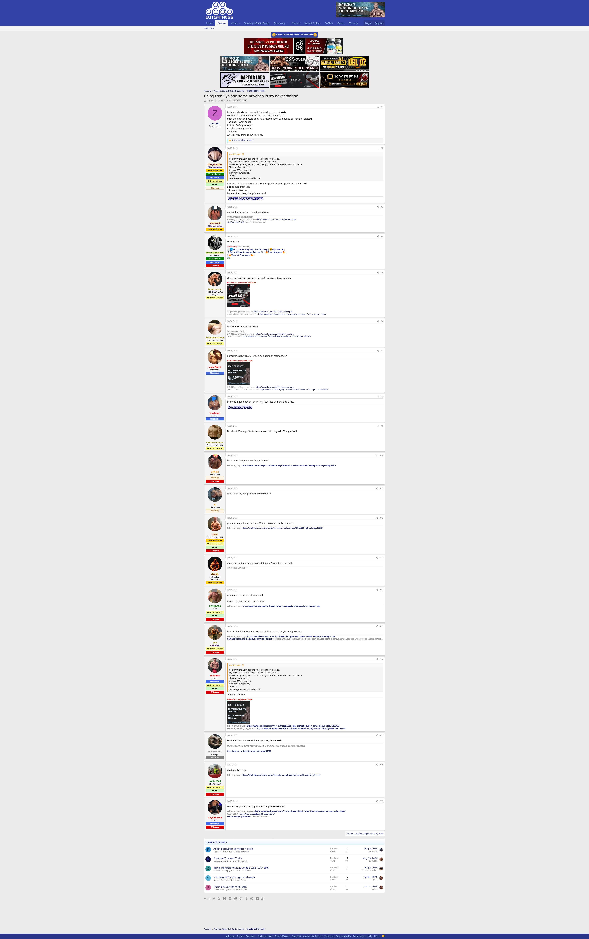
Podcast (295, 23)
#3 (382, 207)
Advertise (230, 936)
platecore (217, 851)
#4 (382, 236)
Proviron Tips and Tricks (227, 858)
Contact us (329, 936)
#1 (382, 107)
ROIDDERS (372, 861)
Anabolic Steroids (241, 851)
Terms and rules (343, 936)
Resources (279, 23)
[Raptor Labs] (244, 79)
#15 (381, 626)
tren (244, 100)
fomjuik (216, 889)
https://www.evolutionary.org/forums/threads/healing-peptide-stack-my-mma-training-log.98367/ (300, 811)
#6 (382, 321)
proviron (236, 100)
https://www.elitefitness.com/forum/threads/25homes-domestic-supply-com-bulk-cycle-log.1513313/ (292, 726)
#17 (381, 735)
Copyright (296, 936)
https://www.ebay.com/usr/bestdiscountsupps (276, 219)
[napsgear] (269, 45)
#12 (381, 518)
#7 (382, 350)
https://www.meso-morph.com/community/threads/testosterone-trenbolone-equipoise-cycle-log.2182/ (289, 465)
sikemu (216, 880)
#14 (381, 589)
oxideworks (218, 870)
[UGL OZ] (344, 62)
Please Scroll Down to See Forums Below (294, 34)
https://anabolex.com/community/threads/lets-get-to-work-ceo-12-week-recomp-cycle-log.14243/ (291, 636)
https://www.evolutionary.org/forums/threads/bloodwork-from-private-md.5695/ (292, 314)
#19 (381, 801)
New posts (209, 28)
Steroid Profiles (312, 23)
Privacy (240, 936)
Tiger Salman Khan (369, 870)
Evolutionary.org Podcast (238, 816)
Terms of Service (282, 936)
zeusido (210, 100)
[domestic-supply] (244, 62)
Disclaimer (250, 936)
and (242, 140)
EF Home (353, 23)
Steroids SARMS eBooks (256, 23)
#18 (381, 765)
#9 (382, 426)
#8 (382, 396)
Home (209, 23)
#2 (382, 148)
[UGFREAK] (294, 79)
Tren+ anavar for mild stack (230, 886)
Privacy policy (359, 936)
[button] (239, 23)
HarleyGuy (372, 851)
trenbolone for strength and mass (234, 877)
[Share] (378, 107)
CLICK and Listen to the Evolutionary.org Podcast (249, 639)
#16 (381, 659)
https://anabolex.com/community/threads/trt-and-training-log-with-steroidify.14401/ (281, 775)
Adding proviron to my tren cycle (233, 848)
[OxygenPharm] (344, 79)
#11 (381, 488)
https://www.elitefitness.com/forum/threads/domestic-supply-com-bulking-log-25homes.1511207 (301, 728)
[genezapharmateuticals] (318, 45)
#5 (382, 272)
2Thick (374, 879)
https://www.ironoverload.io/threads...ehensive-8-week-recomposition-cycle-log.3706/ (281, 606)
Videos (340, 23)
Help (370, 936)
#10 (381, 455)
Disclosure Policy (265, 936)
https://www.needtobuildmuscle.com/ (257, 814)
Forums (221, 23)
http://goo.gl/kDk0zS (235, 222)
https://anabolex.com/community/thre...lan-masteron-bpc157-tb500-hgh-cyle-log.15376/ (282, 528)
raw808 (216, 861)
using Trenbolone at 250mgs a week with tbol (240, 867)
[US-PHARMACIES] (294, 62)
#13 (381, 557)
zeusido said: (235, 154)
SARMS (329, 23)
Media (234, 23)
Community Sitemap (312, 936)
